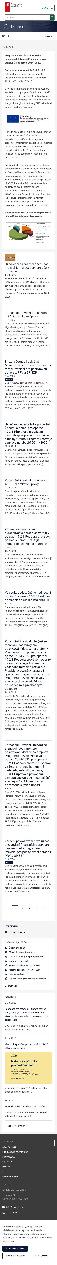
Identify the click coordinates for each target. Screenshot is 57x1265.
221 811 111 (12, 1212)
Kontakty (7, 1162)
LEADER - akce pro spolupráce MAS (27, 956)
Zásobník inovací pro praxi (22, 952)
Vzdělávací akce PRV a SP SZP (24, 965)
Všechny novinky (16, 1126)
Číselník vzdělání (17, 947)
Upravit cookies (10, 1176)
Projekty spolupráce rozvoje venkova (27, 978)
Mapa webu (7, 1167)
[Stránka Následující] (8, 915)
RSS (4, 1171)
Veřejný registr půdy (19, 961)
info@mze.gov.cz (14, 1207)
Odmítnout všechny (15, 1256)
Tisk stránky (12, 926)
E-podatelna (8, 1157)
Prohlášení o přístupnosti (15, 1152)
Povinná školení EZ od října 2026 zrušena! (26, 1106)
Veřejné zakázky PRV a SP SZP (24, 970)
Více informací (41, 1256)
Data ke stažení (16, 974)
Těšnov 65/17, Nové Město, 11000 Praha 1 (16, 1197)
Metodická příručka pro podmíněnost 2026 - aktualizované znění (27, 1046)
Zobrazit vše (11, 985)
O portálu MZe (9, 1147)
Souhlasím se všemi (15, 1249)
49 (44, 909)
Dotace (9, 379)
